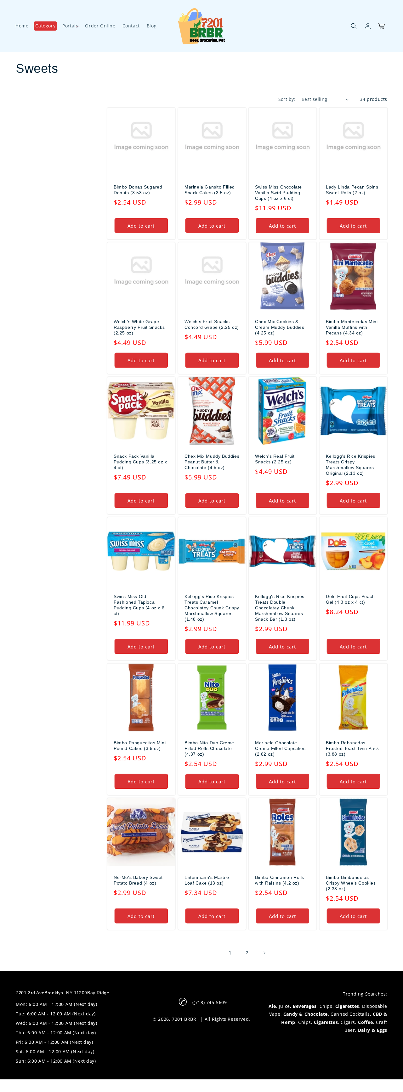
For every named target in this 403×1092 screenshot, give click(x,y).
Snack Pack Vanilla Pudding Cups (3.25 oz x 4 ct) (140, 462)
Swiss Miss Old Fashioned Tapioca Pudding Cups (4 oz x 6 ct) (139, 605)
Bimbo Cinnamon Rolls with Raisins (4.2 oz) (279, 879)
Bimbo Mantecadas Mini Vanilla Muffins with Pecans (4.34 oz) (352, 327)
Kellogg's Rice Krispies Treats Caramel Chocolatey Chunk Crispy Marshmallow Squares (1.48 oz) (211, 608)
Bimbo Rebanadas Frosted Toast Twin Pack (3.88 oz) (352, 748)
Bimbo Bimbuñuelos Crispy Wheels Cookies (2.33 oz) (351, 882)
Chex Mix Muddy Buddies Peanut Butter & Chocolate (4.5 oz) (211, 462)
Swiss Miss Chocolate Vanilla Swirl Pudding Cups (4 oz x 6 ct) (278, 192)
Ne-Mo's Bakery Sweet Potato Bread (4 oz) (138, 879)
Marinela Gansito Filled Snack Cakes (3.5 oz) (209, 189)
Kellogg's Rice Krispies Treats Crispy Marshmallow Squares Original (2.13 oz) (350, 465)
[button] (45, 26)
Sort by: (286, 99)
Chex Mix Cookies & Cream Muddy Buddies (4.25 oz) (279, 327)
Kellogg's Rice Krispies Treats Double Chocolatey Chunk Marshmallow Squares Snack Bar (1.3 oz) (279, 608)
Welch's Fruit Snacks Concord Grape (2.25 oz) (211, 324)
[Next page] (264, 953)
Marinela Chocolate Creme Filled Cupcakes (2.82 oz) (280, 748)
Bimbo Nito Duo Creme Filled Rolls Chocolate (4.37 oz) (209, 748)
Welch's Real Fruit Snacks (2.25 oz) (275, 459)
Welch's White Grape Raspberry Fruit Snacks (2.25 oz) (139, 327)
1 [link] (230, 952)
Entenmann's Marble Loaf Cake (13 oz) (206, 879)
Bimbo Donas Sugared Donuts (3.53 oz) (138, 189)
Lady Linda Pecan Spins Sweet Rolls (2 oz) (352, 189)
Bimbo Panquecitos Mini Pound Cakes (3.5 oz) (140, 745)
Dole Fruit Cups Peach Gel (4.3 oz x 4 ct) (350, 599)
